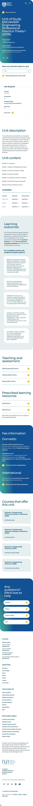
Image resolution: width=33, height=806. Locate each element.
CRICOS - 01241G (17, 794)
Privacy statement (7, 772)
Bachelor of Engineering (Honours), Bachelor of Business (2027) (16, 514)
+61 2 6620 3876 (6, 654)
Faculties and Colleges (8, 719)
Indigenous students (7, 697)
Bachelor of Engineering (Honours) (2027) (13, 547)
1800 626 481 (5, 646)
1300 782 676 (5, 658)
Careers (4, 680)
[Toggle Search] (26, 3)
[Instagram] (8, 784)
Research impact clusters (9, 724)
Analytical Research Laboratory (10, 731)
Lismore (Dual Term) (9, 375)
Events (4, 675)
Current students (6, 700)
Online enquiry (6, 642)
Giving (4, 678)
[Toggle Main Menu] (30, 3)
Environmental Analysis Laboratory (11, 729)
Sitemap (4, 773)
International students (8, 695)
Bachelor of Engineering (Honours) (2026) (13, 563)
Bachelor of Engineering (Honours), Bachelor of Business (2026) (16, 531)
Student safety (6, 736)
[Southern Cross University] (7, 4)
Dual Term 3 (6, 410)
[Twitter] (12, 784)
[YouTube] (19, 784)
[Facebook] (4, 784)
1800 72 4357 (5, 650)
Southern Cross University (10, 791)
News (3, 673)
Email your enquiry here (9, 42)
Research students (7, 702)
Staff (3, 709)
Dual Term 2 (6, 403)
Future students (6, 692)
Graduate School (6, 721)
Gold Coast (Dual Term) (10, 368)
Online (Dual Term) (8, 381)
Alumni (4, 704)
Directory (4, 668)
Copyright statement (8, 770)
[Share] (3, 58)
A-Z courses (5, 682)
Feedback (5, 769)
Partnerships (5, 707)
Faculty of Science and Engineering (15, 47)
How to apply (5, 670)
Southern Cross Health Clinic (10, 726)
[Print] (7, 58)
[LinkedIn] (16, 784)
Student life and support (8, 734)
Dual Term (14, 199)
